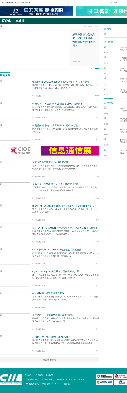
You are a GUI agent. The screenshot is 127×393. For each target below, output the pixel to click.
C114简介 (29, 375)
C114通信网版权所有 (33, 383)
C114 (2, 2)
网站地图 (49, 375)
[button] (91, 68)
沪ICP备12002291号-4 (75, 379)
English (18, 2)
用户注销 (67, 383)
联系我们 (39, 375)
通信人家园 (10, 2)
